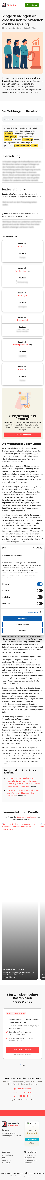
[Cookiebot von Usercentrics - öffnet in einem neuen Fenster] (33, 548)
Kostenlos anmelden (22, 434)
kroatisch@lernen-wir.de (11, 1136)
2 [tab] (23, 982)
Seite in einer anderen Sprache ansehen (22, 1176)
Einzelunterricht (30, 1160)
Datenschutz (7, 1160)
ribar (21, 369)
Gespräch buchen (24, 1089)
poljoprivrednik (21, 344)
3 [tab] (25, 982)
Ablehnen (22, 631)
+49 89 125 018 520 (24, 1096)
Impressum (6, 1163)
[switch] (40, 590)
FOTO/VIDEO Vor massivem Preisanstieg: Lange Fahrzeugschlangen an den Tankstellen (23, 793)
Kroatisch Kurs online (19, 753)
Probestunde (29, 1163)
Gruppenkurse (30, 1158)
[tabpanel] (22, 901)
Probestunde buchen (23, 1049)
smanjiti (23, 295)
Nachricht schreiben (24, 1092)
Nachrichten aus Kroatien (27, 817)
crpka (22, 246)
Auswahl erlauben (22, 624)
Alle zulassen (22, 618)
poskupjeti (23, 320)
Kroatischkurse (30, 1155)
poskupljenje (21, 271)
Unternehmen (7, 1155)
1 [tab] (21, 982)
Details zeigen (33, 612)
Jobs (3, 1158)
